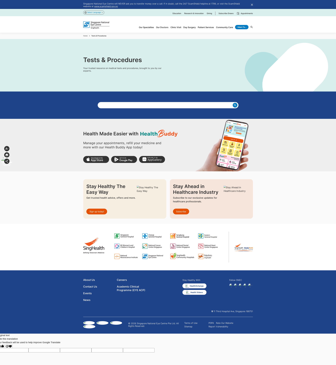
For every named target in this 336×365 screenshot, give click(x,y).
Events (87, 293)
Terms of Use (190, 323)
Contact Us (90, 286)
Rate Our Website (224, 323)
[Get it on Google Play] (124, 159)
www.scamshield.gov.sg (106, 6)
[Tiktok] (245, 285)
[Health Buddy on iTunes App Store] (96, 159)
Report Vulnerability (218, 326)
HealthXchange (197, 286)
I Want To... (242, 27)
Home (85, 36)
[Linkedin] (236, 285)
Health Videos (196, 292)
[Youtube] (250, 285)
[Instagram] (240, 285)
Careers (122, 279)
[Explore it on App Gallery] (152, 159)
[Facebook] (231, 285)
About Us (89, 279)
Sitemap (188, 326)
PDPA (211, 323)
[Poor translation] (9, 346)
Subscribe (181, 211)
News (86, 300)
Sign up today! (97, 211)
